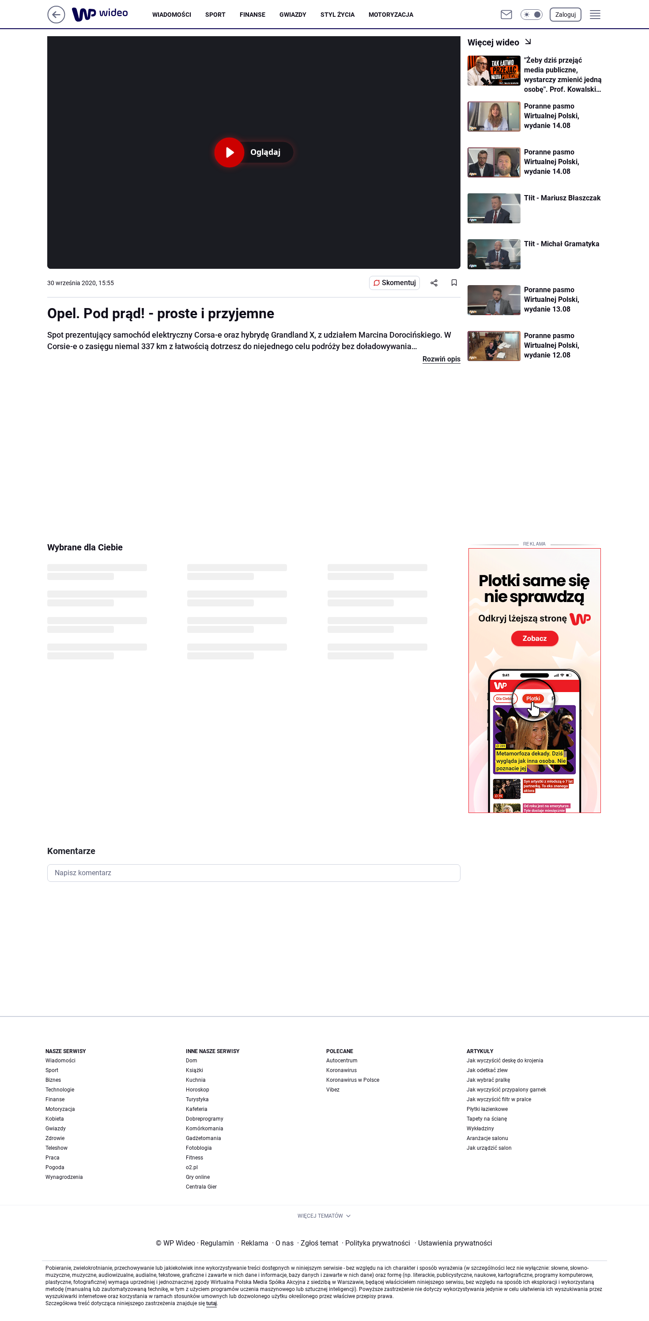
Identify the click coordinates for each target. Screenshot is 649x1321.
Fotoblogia (199, 1148)
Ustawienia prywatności (453, 1243)
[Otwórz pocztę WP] (506, 15)
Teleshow (56, 1148)
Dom (191, 1061)
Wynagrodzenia (64, 1177)
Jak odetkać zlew (487, 1070)
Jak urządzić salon (489, 1148)
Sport (215, 14)
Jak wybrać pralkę (488, 1080)
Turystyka (197, 1099)
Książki (194, 1070)
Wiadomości (171, 14)
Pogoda (54, 1167)
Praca (52, 1158)
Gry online (198, 1177)
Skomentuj (399, 283)
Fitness (194, 1158)
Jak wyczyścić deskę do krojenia (505, 1061)
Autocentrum (342, 1061)
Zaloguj (565, 14)
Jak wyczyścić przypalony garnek (506, 1090)
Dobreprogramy (204, 1119)
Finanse (252, 14)
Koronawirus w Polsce (352, 1080)
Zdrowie (54, 1138)
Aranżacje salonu (487, 1138)
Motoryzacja (391, 14)
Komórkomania (204, 1128)
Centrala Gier (201, 1187)
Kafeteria (197, 1109)
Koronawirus (341, 1070)
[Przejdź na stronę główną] (56, 21)
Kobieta (54, 1119)
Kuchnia (196, 1080)
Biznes (53, 1080)
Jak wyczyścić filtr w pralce (499, 1099)
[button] (532, 14)
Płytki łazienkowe (487, 1109)
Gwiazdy (292, 14)
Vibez (333, 1090)
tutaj (211, 1303)
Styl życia (338, 14)
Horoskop (197, 1090)
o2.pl (192, 1167)
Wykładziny (480, 1128)
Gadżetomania (203, 1138)
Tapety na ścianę (487, 1119)
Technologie (59, 1090)
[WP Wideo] (112, 15)
